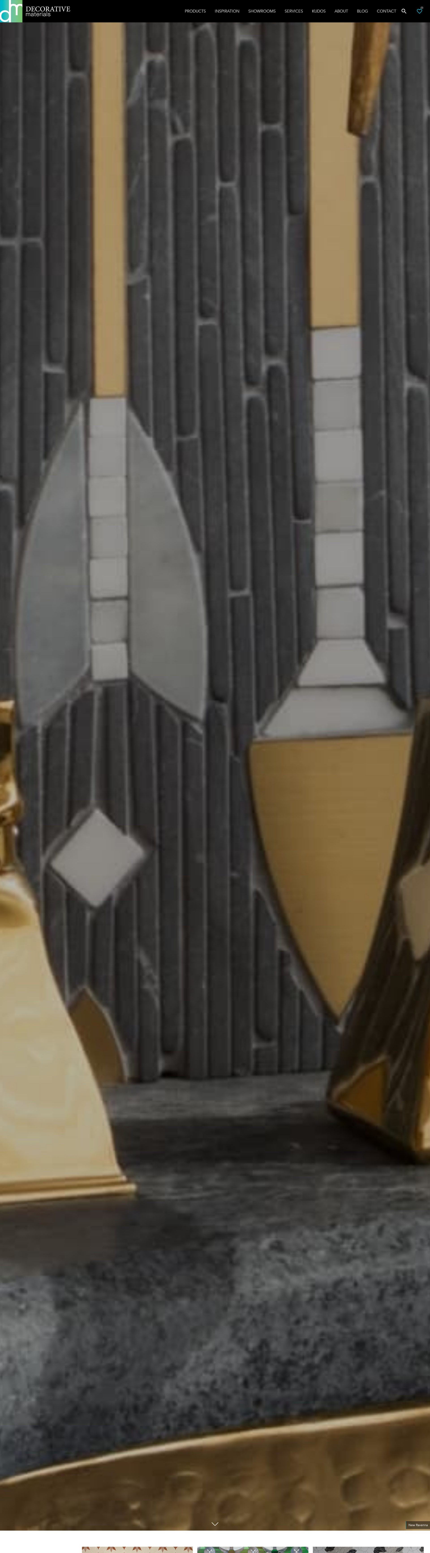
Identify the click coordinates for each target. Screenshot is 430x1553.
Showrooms (262, 11)
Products (195, 11)
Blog (362, 11)
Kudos (319, 11)
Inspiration (227, 11)
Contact (386, 11)
